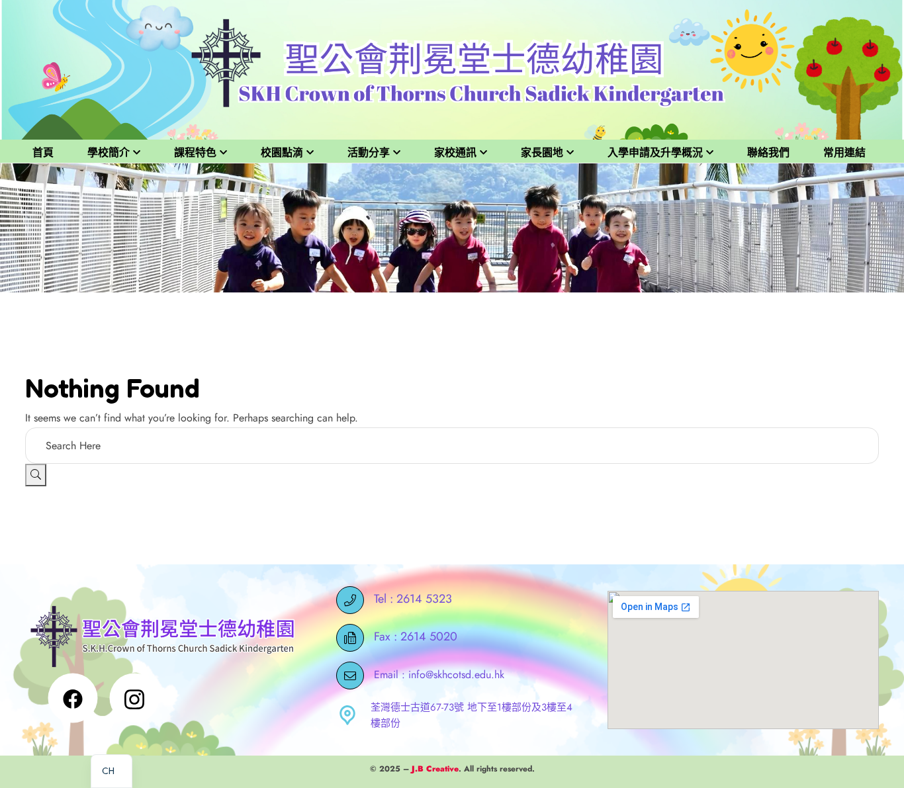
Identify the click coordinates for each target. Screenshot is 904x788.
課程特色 (195, 152)
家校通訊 (455, 152)
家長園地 (542, 152)
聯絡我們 (768, 152)
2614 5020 (428, 636)
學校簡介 (108, 152)
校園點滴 (282, 152)
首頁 (43, 152)
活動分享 (368, 152)
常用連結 (844, 152)
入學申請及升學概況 (655, 152)
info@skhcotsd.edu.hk (456, 673)
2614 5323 (424, 598)
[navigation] (111, 771)
